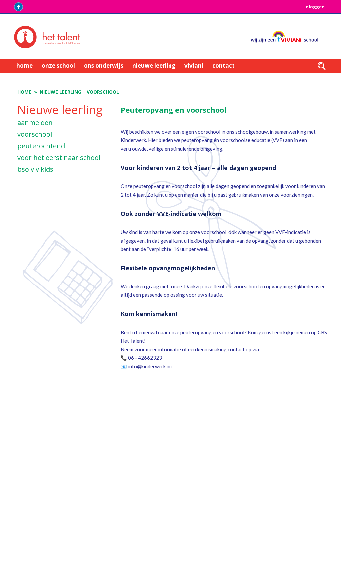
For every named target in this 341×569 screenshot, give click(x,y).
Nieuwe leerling (60, 92)
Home (24, 92)
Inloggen (314, 7)
